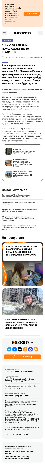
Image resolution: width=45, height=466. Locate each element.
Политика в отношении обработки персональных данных (18, 447)
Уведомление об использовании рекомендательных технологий (17, 457)
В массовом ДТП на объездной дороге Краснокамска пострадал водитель (16, 195)
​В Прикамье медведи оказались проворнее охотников (18, 203)
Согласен (33, 14)
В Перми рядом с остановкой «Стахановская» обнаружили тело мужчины (19, 210)
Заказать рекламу (24, 356)
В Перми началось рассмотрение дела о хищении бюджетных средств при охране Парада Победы (18, 218)
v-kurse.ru (14, 8)
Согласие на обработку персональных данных (19, 452)
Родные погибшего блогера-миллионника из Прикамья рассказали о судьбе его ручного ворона (19, 227)
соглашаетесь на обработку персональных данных (12, 20)
